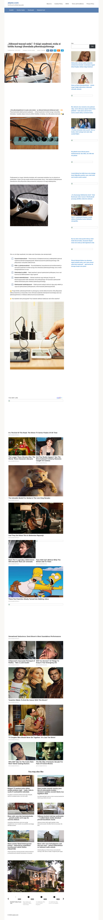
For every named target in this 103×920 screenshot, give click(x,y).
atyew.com (13, 2)
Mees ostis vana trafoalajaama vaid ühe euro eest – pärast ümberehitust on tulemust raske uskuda (50, 845)
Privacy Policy (90, 4)
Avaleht (11, 10)
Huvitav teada (21, 10)
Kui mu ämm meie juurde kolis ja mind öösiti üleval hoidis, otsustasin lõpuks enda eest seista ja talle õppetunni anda (82, 240)
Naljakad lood (41, 10)
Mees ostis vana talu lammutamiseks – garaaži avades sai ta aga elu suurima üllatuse (20, 817)
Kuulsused (31, 10)
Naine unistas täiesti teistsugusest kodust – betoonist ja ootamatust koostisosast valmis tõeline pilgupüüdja (19, 846)
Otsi (72, 43)
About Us (49, 4)
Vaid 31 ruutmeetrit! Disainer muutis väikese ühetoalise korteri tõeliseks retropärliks (81, 219)
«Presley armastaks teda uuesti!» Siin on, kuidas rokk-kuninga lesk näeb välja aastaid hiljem (83, 132)
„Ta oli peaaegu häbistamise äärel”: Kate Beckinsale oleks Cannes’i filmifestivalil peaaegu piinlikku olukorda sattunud (83, 197)
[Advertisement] (51, 26)
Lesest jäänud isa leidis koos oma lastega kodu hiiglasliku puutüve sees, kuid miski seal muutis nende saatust (83, 175)
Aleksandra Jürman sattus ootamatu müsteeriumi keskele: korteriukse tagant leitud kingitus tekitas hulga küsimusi (83, 65)
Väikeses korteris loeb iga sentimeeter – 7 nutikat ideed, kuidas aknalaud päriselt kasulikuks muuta (50, 817)
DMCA (67, 4)
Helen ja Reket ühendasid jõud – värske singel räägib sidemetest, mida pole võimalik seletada (82, 87)
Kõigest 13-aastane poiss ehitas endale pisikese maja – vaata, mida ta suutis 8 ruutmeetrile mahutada (20, 790)
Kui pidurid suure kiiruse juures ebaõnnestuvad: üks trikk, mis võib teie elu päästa (82, 153)
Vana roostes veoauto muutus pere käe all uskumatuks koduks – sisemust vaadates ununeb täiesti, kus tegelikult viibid (50, 791)
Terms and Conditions (78, 4)
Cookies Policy (58, 4)
